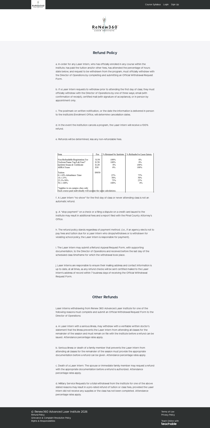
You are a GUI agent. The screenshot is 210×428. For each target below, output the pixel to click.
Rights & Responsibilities (43, 421)
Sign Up (175, 5)
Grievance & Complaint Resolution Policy (51, 418)
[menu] (161, 4)
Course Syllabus (153, 5)
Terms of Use (167, 412)
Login (166, 5)
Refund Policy (38, 415)
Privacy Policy (168, 415)
